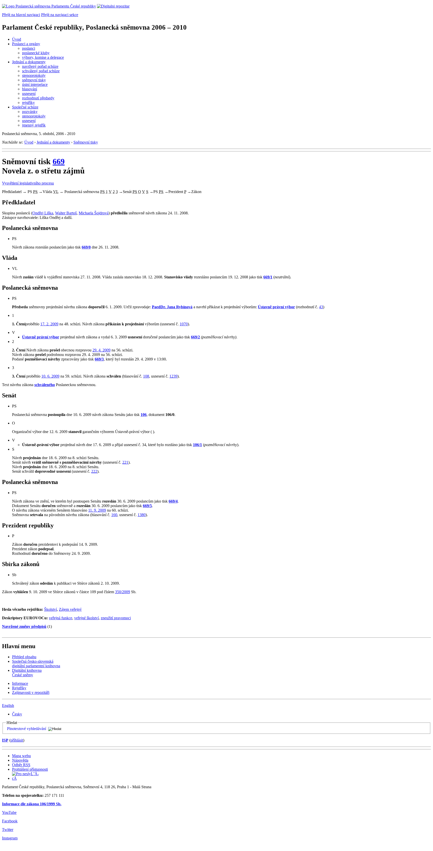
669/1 (267, 277)
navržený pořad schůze (40, 66)
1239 (173, 376)
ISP (5, 740)
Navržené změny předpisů (24, 626)
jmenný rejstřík (34, 125)
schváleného (44, 385)
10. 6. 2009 (50, 376)
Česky (17, 714)
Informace (20, 683)
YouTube (9, 812)
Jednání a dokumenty (29, 62)
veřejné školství (86, 618)
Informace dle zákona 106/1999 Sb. (31, 804)
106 (144, 414)
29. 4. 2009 (101, 350)
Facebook (10, 821)
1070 (184, 324)
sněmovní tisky (34, 80)
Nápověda (20, 760)
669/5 (147, 506)
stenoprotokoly (34, 75)
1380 (142, 515)
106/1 (197, 445)
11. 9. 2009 (97, 510)
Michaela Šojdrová (94, 213)
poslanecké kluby (36, 53)
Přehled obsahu (24, 657)
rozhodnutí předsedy (38, 98)
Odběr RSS (21, 765)
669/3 (99, 359)
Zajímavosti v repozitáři (30, 692)
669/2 (195, 337)
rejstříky (28, 102)
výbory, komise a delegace (43, 57)
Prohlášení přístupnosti (30, 769)
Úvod (16, 39)
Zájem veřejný (70, 609)
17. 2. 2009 (49, 324)
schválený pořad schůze (41, 71)
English (8, 705)
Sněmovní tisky (85, 142)
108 (146, 376)
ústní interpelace (35, 84)
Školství (50, 609)
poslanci (28, 48)
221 (125, 462)
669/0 (86, 247)
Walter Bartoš (66, 213)
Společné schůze (25, 107)
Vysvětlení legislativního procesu (28, 183)
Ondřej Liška (42, 213)
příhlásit (17, 740)
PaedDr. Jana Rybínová (172, 307)
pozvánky (30, 111)
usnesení (29, 93)
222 (94, 471)
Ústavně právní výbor (276, 307)
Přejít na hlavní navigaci (21, 15)
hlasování (29, 89)
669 (59, 161)
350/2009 (122, 592)
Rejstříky (19, 688)
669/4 (173, 501)
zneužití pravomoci (116, 618)
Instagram (10, 838)
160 (114, 515)
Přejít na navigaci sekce (59, 15)
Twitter (7, 829)
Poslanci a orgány (26, 44)
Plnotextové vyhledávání (26, 728)
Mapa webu (21, 756)
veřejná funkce (60, 618)
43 (321, 307)
